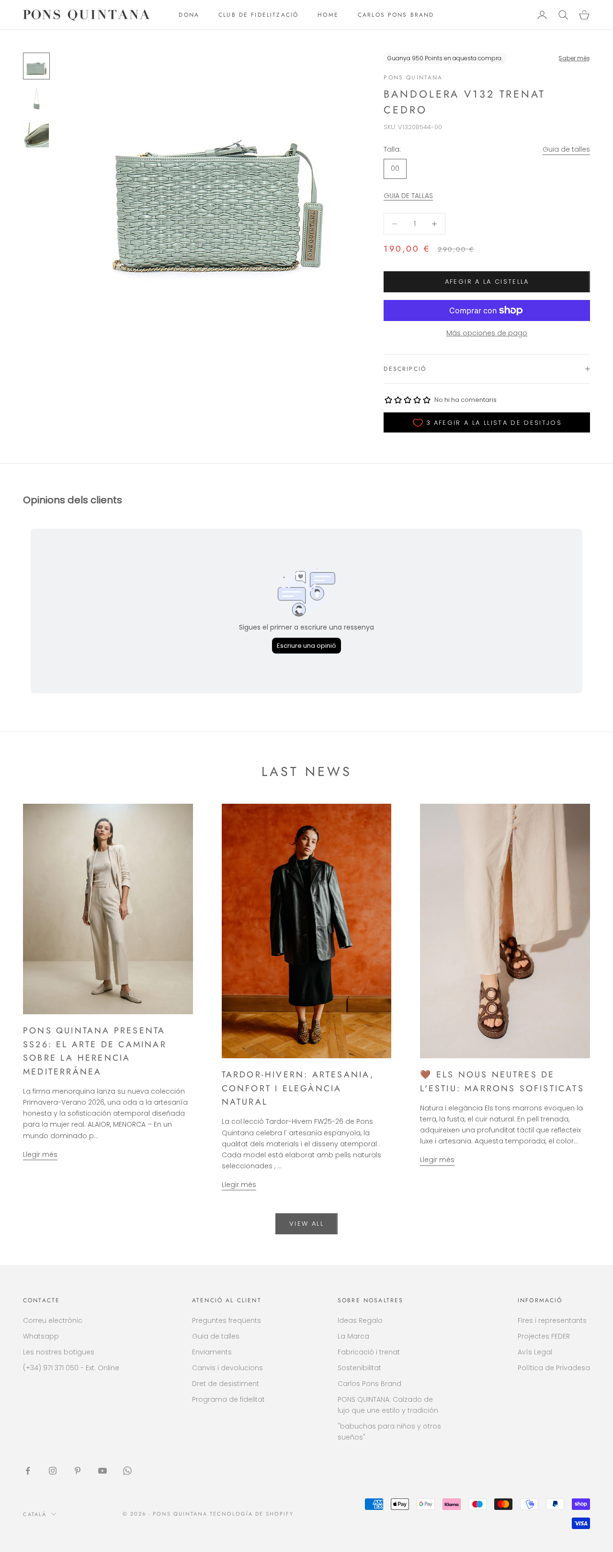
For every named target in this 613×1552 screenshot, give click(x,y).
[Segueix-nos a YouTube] (102, 1470)
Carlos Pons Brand (369, 1383)
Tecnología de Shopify (252, 1514)
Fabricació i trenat (369, 1352)
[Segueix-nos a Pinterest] (77, 1470)
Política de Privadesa (554, 1368)
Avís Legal (535, 1352)
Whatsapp (41, 1336)
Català (34, 1514)
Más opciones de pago (486, 333)
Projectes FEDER (544, 1336)
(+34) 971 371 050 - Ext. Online (71, 1368)
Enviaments (212, 1352)
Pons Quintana (413, 77)
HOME (328, 15)
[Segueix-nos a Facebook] (28, 1470)
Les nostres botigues (58, 1352)
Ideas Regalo (360, 1320)
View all (306, 1223)
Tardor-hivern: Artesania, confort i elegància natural (298, 1088)
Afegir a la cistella (487, 281)
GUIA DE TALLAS (408, 195)
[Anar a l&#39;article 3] (36, 135)
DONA (189, 15)
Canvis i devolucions (227, 1368)
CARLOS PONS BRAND (396, 15)
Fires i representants (552, 1320)
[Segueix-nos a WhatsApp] (127, 1470)
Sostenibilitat (359, 1368)
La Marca (353, 1336)
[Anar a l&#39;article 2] (36, 100)
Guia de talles (566, 149)
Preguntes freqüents (226, 1320)
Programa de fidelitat (228, 1399)
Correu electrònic (52, 1320)
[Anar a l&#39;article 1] (36, 66)
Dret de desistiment (225, 1383)
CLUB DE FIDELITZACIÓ (258, 15)
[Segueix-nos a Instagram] (52, 1470)
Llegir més (40, 1154)
